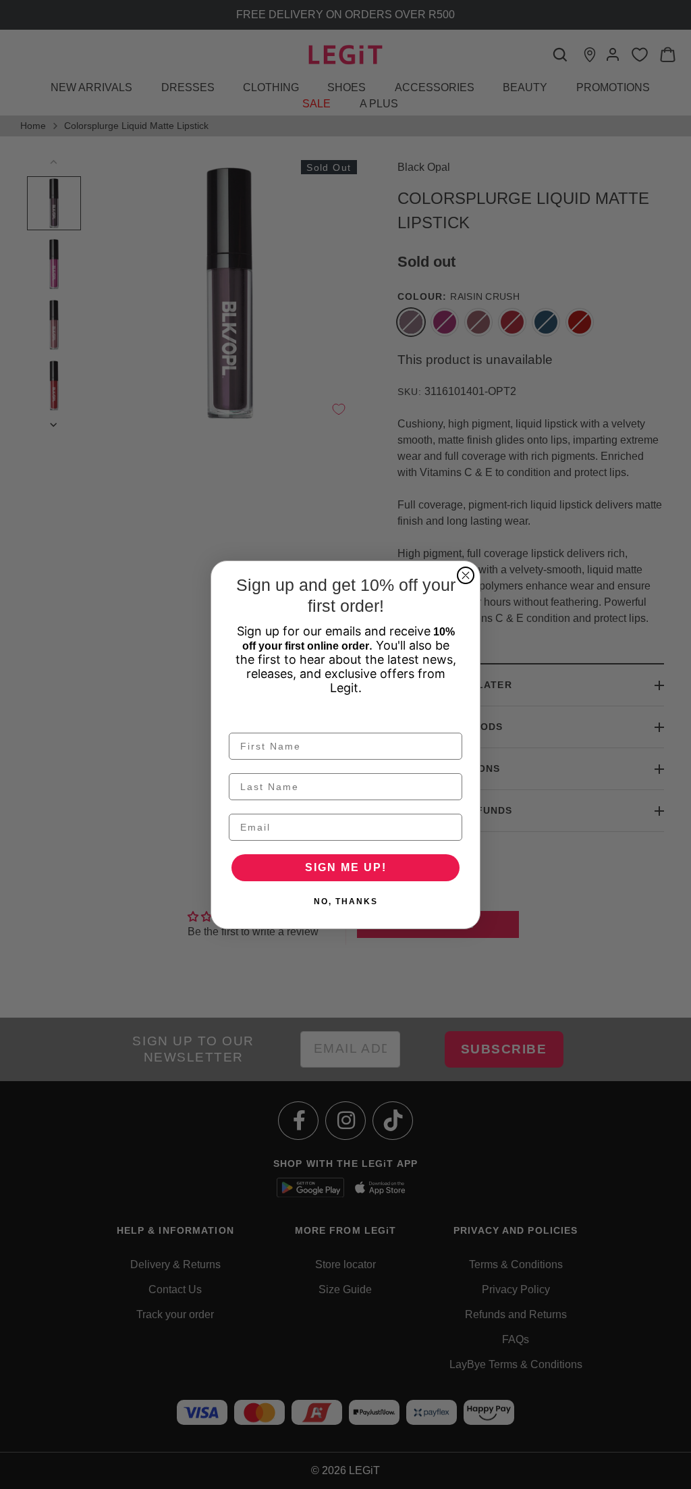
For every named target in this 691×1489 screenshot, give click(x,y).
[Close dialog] (466, 575)
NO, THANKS (346, 901)
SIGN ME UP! (346, 867)
